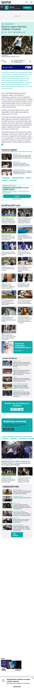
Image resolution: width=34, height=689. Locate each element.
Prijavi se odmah (8, 429)
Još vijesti (15, 534)
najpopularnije (11, 486)
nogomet (14, 438)
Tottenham (13, 180)
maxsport (5, 438)
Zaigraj (17, 196)
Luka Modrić (6, 177)
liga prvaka (22, 438)
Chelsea (4, 180)
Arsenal (28, 177)
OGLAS (17, 16)
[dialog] (17, 683)
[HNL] (17, 347)
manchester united (17, 177)
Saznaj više (17, 687)
